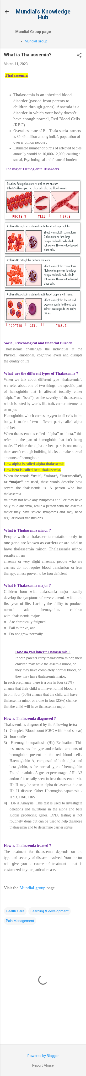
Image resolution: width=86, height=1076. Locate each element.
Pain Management (20, 921)
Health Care (15, 911)
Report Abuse (43, 1065)
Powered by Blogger (43, 1056)
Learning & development (50, 911)
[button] (79, 55)
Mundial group (32, 887)
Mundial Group (36, 41)
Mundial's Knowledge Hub (43, 14)
